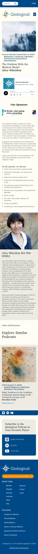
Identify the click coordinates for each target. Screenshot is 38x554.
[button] (34, 14)
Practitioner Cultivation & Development (15, 59)
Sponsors (23, 485)
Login (34, 3)
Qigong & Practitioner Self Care (14, 531)
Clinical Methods (9, 518)
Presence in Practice (13, 391)
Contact (22, 489)
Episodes (9, 485)
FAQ (7, 503)
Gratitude (9, 496)
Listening (19, 56)
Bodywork (8, 56)
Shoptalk (9, 489)
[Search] (15, 3)
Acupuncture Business (11, 514)
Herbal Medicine (9, 522)
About (8, 500)
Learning (9, 493)
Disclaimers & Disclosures (19, 548)
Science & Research (10, 535)
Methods (29, 56)
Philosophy (9, 387)
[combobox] (10, 3)
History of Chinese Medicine (13, 526)
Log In (22, 493)
